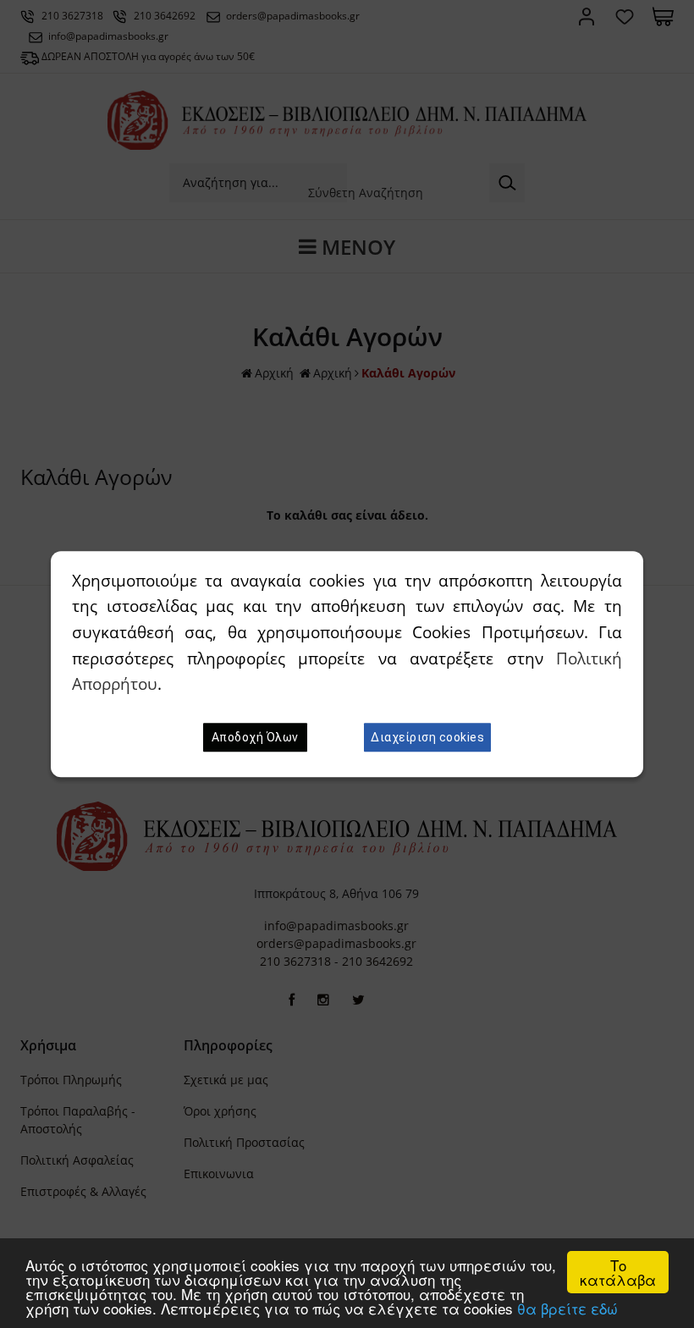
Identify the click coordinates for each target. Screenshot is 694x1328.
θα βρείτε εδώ (567, 1308)
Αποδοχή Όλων (255, 737)
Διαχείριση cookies (427, 737)
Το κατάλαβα (618, 1272)
